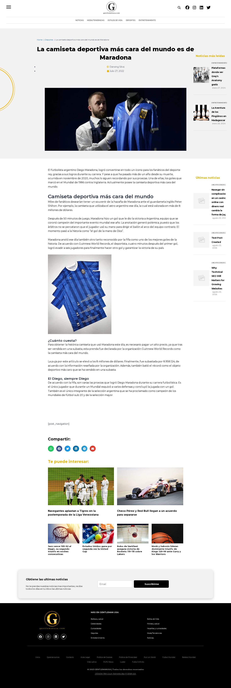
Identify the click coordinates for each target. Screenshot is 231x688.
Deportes (130, 20)
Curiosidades (96, 628)
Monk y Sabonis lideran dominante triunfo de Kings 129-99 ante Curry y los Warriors (166, 550)
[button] (51, 449)
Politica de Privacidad (128, 657)
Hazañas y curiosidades (156, 628)
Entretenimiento (147, 20)
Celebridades (96, 624)
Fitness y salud (153, 624)
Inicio (38, 657)
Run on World (150, 657)
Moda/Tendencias (95, 20)
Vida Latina (91, 662)
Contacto (70, 657)
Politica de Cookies (104, 657)
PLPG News (108, 662)
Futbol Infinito (138, 662)
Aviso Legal (85, 657)
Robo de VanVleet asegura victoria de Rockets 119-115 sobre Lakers (129, 550)
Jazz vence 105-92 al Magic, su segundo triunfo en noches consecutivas (59, 550)
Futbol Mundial (168, 657)
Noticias (79, 20)
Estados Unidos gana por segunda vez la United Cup (97, 549)
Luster (122, 662)
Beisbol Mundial (189, 657)
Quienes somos (53, 657)
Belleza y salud (97, 619)
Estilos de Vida (115, 20)
